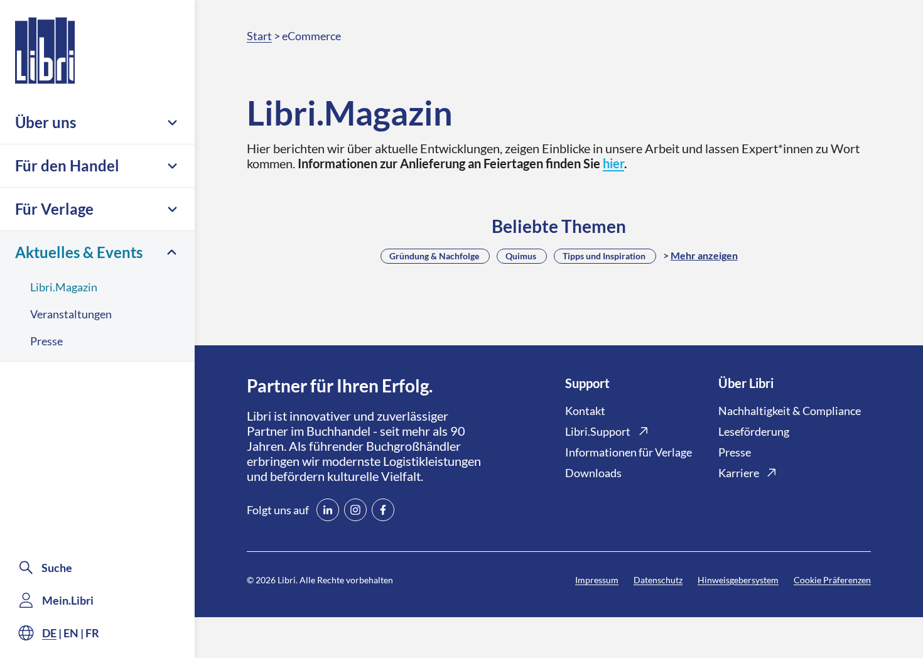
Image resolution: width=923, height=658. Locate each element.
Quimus (520, 256)
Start (259, 36)
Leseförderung (753, 431)
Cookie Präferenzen (832, 579)
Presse (46, 341)
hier (613, 163)
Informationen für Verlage (628, 452)
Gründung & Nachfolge (434, 256)
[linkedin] (327, 510)
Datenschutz (658, 579)
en (70, 633)
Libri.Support (597, 431)
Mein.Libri (68, 600)
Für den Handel (67, 165)
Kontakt (585, 411)
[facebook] (383, 510)
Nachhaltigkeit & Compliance (789, 411)
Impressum (596, 579)
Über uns (45, 122)
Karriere (738, 473)
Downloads (593, 473)
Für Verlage (54, 209)
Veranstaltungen (71, 314)
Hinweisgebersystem (738, 579)
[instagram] (355, 510)
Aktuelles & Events (79, 252)
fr (92, 633)
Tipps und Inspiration (604, 256)
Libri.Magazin (63, 287)
